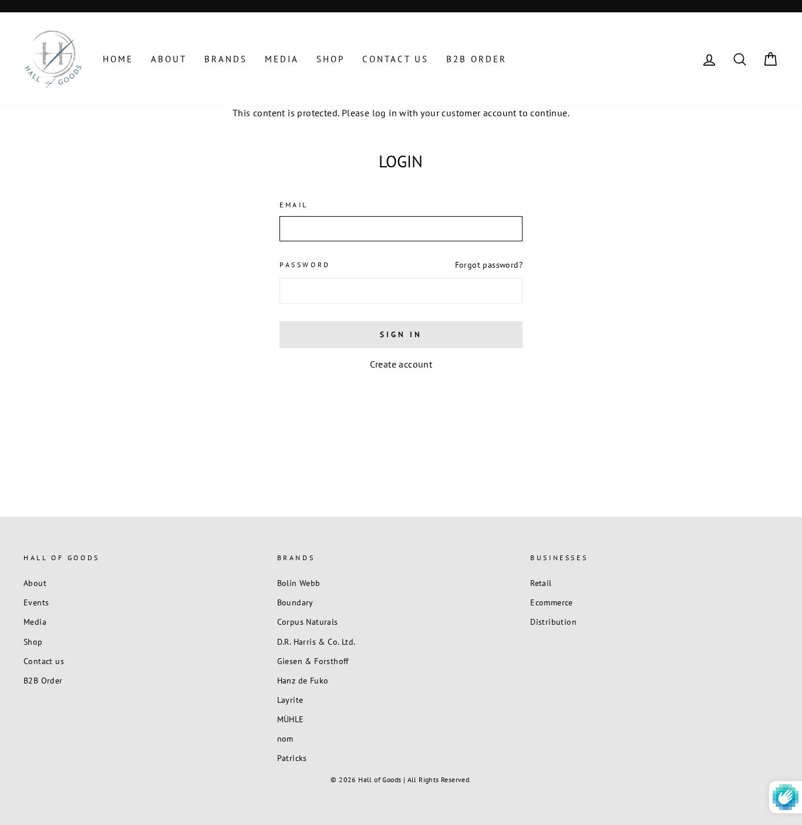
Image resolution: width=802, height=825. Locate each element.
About (169, 59)
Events (36, 602)
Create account (401, 364)
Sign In (401, 334)
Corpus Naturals (307, 622)
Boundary (295, 602)
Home (118, 59)
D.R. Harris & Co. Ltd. (316, 642)
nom (285, 738)
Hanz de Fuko (303, 680)
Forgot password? (489, 265)
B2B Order (476, 59)
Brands (225, 59)
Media (282, 59)
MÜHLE (290, 719)
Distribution (553, 622)
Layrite (290, 700)
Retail (540, 583)
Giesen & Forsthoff (313, 661)
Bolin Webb (299, 583)
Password (305, 264)
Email (293, 204)
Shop (330, 59)
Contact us (395, 59)
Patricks (292, 758)
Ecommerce (551, 602)
